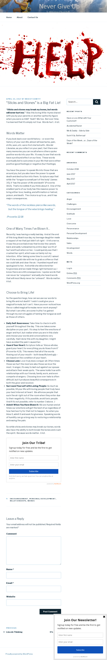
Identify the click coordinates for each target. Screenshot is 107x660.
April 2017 (71, 184)
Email (10, 583)
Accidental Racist (74, 126)
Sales (69, 243)
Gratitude (71, 214)
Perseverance (73, 228)
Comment (11, 534)
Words (31, 501)
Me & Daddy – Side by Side (78, 131)
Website (10, 596)
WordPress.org (73, 283)
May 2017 (71, 179)
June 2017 (71, 174)
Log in (69, 268)
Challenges (71, 204)
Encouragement (19, 499)
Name (10, 569)
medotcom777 (33, 99)
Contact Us (33, 17)
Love (69, 219)
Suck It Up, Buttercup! (76, 135)
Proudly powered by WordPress (19, 654)
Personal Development (42, 499)
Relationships (18, 501)
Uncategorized (73, 248)
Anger (69, 199)
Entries (72, 273)
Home (9, 17)
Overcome (71, 223)
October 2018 (73, 169)
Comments (74, 278)
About (20, 17)
